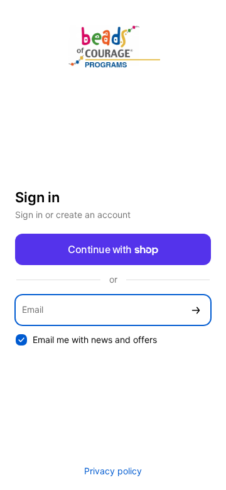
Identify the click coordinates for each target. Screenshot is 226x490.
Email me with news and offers (95, 339)
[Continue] (196, 310)
